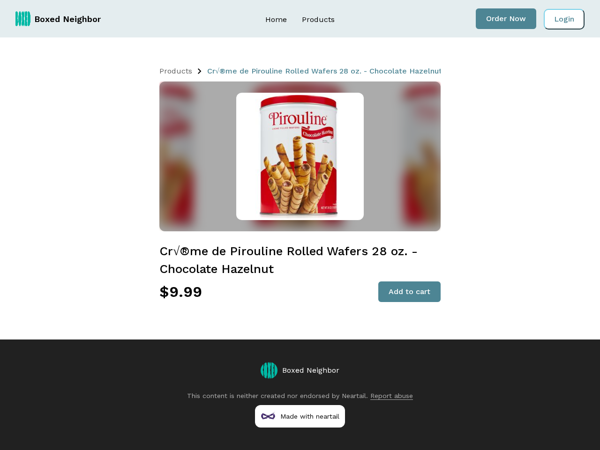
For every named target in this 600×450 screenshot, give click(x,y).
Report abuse (391, 395)
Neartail (354, 395)
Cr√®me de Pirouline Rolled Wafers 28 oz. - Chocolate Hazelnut (324, 70)
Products (318, 19)
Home (276, 19)
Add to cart (409, 291)
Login (564, 19)
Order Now (506, 18)
